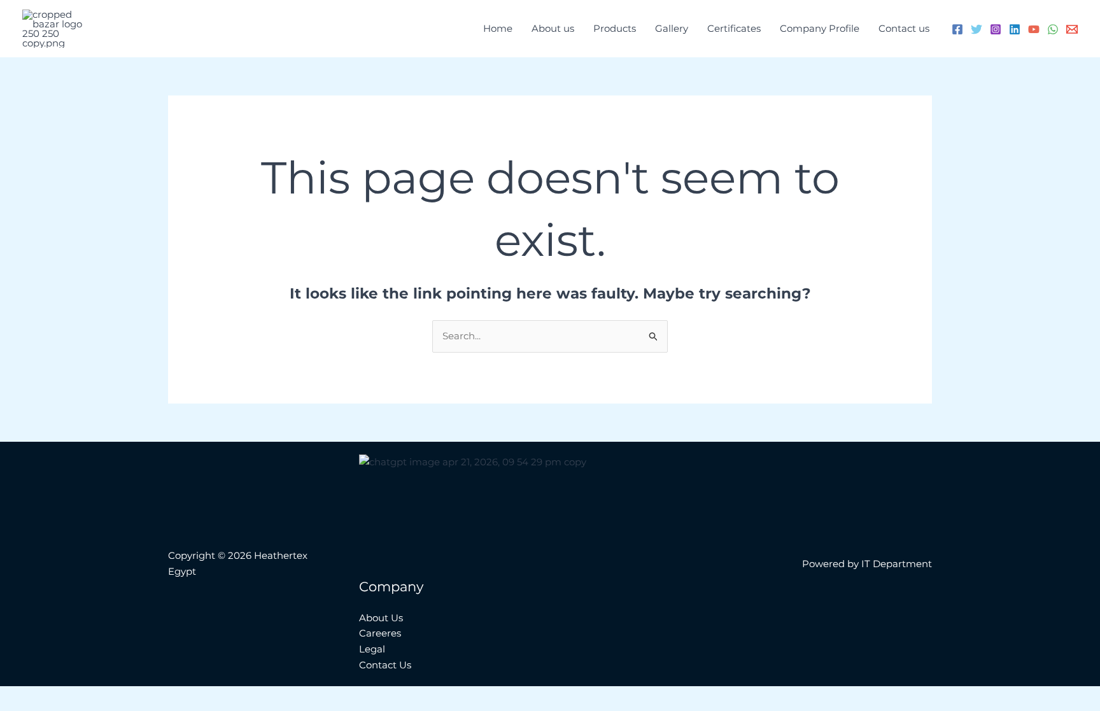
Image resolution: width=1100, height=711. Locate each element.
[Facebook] (957, 29)
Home (497, 28)
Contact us (903, 28)
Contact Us (385, 665)
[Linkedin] (1014, 29)
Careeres (380, 633)
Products (614, 28)
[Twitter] (976, 29)
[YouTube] (1034, 29)
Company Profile (819, 28)
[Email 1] (1072, 29)
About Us (381, 618)
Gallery (671, 28)
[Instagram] (995, 29)
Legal (372, 649)
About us (553, 28)
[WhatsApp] (1053, 29)
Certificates (734, 28)
